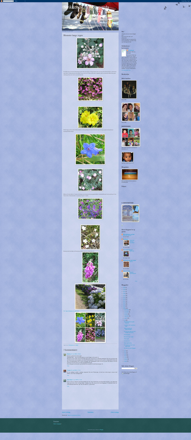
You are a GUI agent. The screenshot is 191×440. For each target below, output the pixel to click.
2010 (124, 306)
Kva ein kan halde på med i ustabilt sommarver (130, 332)
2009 (124, 308)
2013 (124, 299)
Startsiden (91, 412)
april (125, 355)
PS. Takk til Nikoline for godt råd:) (71, 311)
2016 (124, 293)
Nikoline (69, 354)
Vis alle (136, 281)
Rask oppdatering (128, 343)
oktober (126, 314)
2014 (124, 297)
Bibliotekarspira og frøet (128, 234)
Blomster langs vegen (128, 336)
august (126, 318)
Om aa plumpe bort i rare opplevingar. (129, 345)
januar (125, 361)
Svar (68, 365)
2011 (124, 304)
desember (126, 309)
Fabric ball (132, 251)
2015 (124, 295)
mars (125, 357)
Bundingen (125, 239)
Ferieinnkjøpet (127, 334)
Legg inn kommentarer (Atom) (73, 415)
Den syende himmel (127, 249)
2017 (124, 291)
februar (126, 359)
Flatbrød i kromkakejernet (133, 273)
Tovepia (69, 370)
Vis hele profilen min (126, 70)
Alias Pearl (69, 379)
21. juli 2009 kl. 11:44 (77, 379)
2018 (124, 289)
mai (125, 352)
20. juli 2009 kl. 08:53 (76, 354)
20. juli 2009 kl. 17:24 (75, 370)
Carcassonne (127, 340)
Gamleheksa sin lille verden (129, 260)
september (126, 316)
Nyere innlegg (66, 412)
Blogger (101, 429)
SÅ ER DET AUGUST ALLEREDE (132, 241)
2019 (124, 287)
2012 (124, 301)
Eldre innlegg (115, 412)
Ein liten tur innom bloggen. (130, 348)
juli (125, 320)
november (126, 311)
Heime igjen (126, 338)
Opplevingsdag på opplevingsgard (128, 329)
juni (125, 350)
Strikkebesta (131, 50)
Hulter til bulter (126, 271)
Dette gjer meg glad (127, 235)
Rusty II (131, 261)
